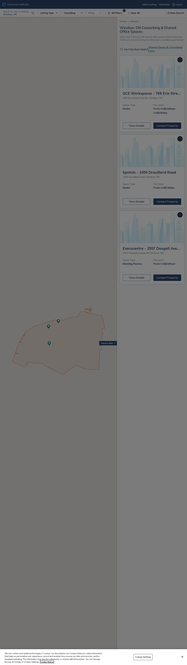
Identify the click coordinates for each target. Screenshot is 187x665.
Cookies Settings (143, 657)
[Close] (182, 657)
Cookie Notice (47, 662)
